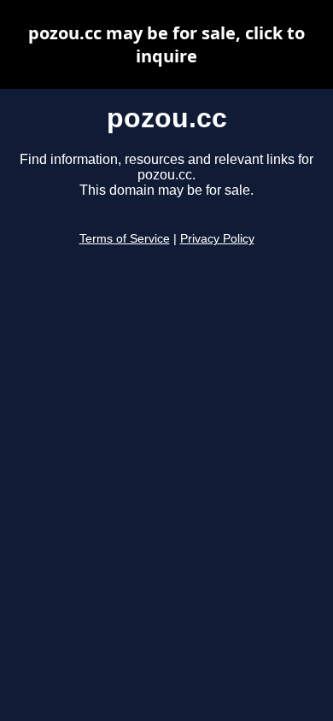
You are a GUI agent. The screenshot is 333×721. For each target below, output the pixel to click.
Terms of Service (124, 238)
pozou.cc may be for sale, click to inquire (166, 44)
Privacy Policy (217, 238)
